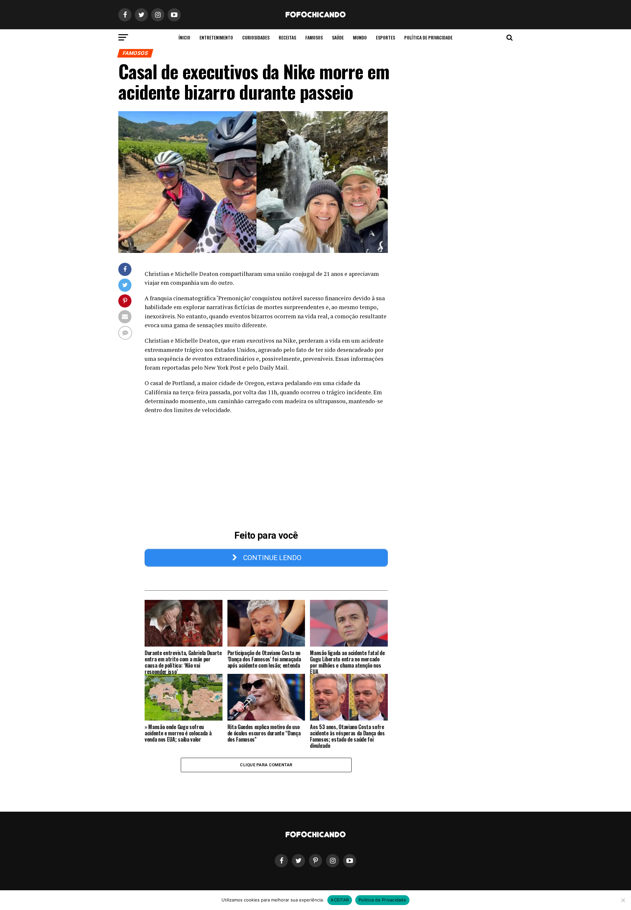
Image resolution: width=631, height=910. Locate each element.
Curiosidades (255, 37)
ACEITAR (340, 899)
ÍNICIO (184, 37)
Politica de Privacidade (382, 899)
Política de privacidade (428, 37)
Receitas (287, 37)
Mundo (360, 37)
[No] (622, 900)
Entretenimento (216, 37)
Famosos (314, 37)
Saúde (338, 37)
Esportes (385, 37)
